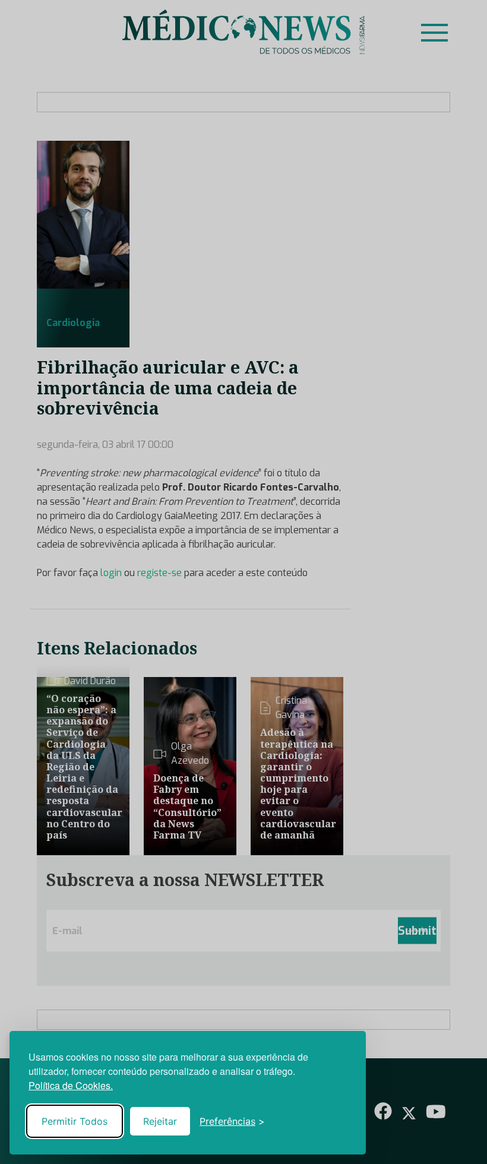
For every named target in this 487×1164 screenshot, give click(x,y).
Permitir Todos (74, 1121)
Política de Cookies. (71, 1085)
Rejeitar (160, 1121)
